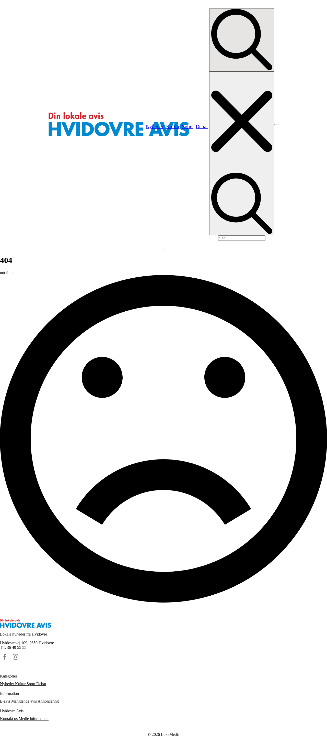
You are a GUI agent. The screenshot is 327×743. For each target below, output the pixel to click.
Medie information (34, 718)
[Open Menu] (276, 124)
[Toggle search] (241, 40)
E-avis (5, 701)
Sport (31, 684)
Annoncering (48, 701)
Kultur (21, 684)
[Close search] (241, 122)
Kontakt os (9, 718)
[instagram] (15, 658)
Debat (41, 684)
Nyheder (7, 684)
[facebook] (5, 658)
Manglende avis (24, 701)
